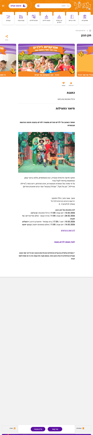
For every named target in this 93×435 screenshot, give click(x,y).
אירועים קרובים (80, 31)
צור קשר (55, 429)
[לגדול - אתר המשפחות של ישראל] (82, 6)
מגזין (11, 428)
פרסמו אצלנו (16, 5)
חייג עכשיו (38, 429)
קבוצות (63, 85)
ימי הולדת (71, 85)
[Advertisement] (46, 300)
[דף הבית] (90, 31)
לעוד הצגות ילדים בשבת (64, 241)
